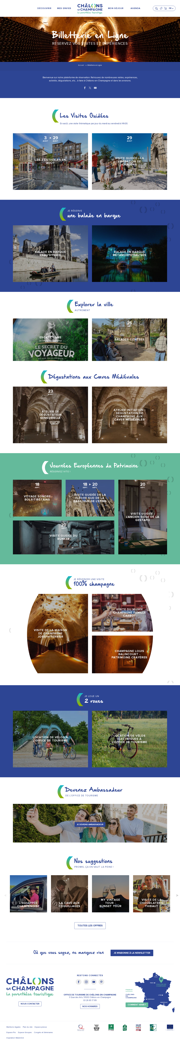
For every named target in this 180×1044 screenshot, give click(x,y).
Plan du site (27, 1027)
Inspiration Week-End (15, 1038)
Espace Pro (11, 1032)
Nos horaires (90, 1006)
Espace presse (41, 1027)
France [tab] (129, 990)
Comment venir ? (137, 1005)
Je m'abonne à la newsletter (132, 952)
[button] (157, 7)
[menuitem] (44, 8)
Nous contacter (30, 1004)
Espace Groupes (25, 1032)
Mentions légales (13, 1027)
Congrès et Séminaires (43, 1032)
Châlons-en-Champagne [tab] (131, 996)
